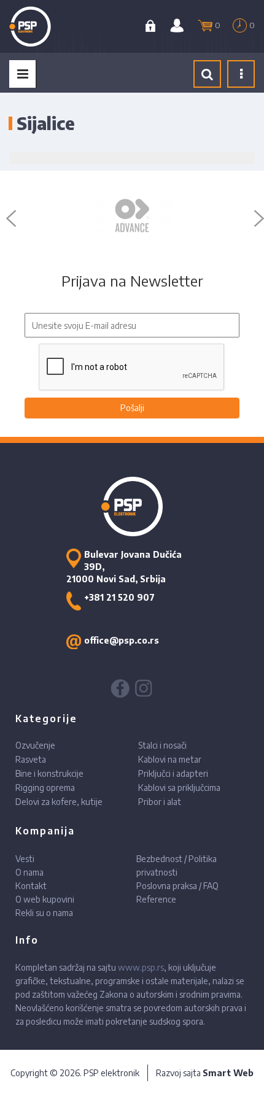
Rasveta (30, 759)
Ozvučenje (35, 745)
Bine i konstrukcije (49, 773)
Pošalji (132, 408)
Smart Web (228, 1073)
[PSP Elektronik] (44, 26)
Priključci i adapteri (173, 773)
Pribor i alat (159, 801)
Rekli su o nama (44, 912)
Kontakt (31, 885)
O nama (29, 872)
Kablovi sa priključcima (179, 787)
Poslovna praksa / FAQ (177, 885)
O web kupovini (44, 899)
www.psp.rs (141, 967)
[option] (132, 215)
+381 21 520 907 (119, 597)
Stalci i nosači (162, 745)
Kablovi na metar (169, 759)
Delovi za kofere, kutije (59, 801)
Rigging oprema (45, 787)
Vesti (24, 858)
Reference (156, 899)
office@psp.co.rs (121, 640)
